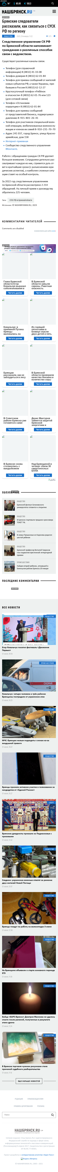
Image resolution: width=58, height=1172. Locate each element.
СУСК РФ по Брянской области (21, 200)
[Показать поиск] (52, 3)
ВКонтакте (11, 149)
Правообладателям (35, 1099)
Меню (54, 11)
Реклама (40, 1106)
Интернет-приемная (17, 141)
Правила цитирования (23, 1106)
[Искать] (52, 1115)
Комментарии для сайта (45, 231)
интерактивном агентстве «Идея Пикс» (38, 1155)
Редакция (19, 1099)
